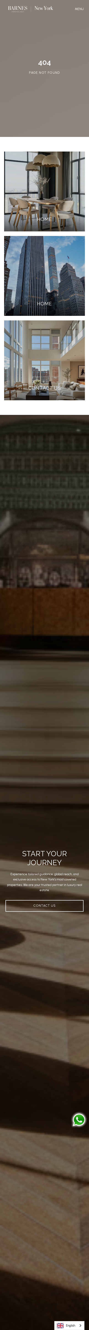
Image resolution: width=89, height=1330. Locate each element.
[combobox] (69, 1325)
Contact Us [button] (44, 906)
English (70, 1325)
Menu (80, 9)
